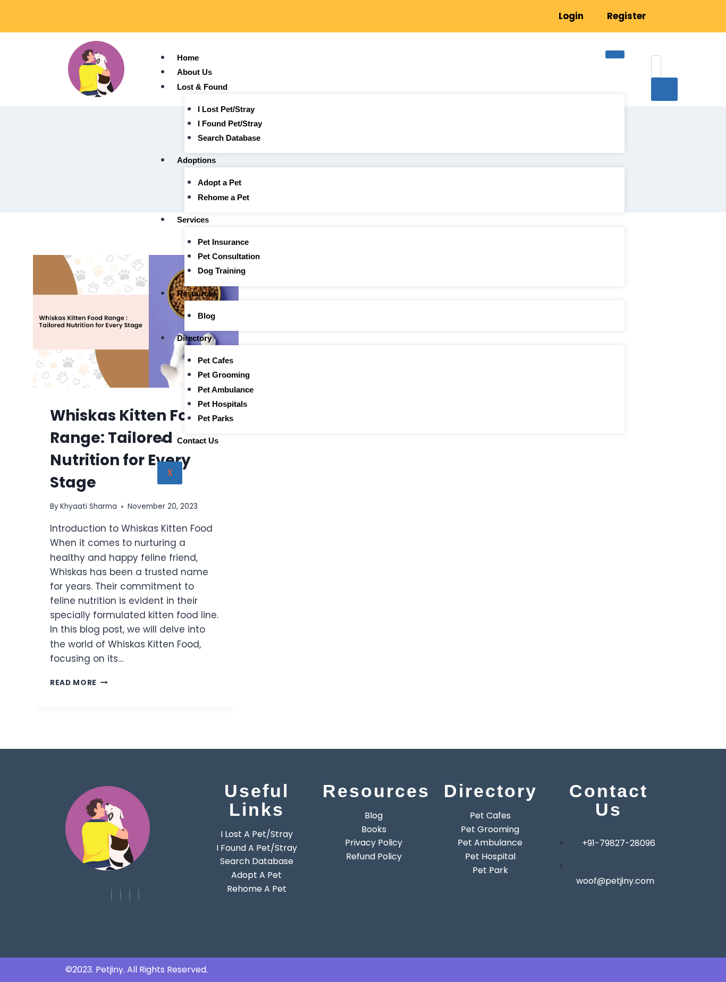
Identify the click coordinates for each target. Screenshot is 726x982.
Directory (194, 338)
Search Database (229, 137)
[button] (661, 47)
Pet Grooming (224, 374)
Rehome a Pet (223, 197)
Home (188, 57)
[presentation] (136, 321)
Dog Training (222, 270)
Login (571, 16)
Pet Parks (215, 418)
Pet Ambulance (226, 389)
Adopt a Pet (219, 182)
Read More (79, 683)
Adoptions (196, 160)
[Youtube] (111, 895)
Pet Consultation (229, 256)
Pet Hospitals (222, 403)
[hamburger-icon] (614, 54)
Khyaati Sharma (88, 506)
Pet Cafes (215, 360)
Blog (206, 315)
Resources (197, 293)
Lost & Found (202, 86)
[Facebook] (113, 9)
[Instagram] (98, 9)
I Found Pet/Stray (230, 123)
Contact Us (197, 440)
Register (626, 16)
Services (193, 219)
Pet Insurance (223, 241)
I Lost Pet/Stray (226, 109)
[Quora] (138, 895)
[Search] (664, 89)
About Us (194, 71)
